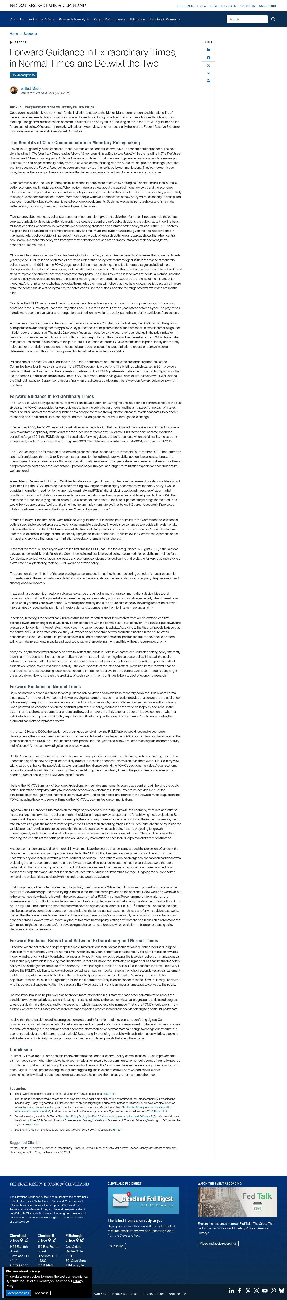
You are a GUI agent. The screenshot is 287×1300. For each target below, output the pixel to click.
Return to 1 (109, 1094)
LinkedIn (231, 1291)
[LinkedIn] (208, 49)
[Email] (208, 73)
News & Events (223, 6)
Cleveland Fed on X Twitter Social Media (248, 1291)
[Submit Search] (273, 19)
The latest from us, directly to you (135, 1220)
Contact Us (177, 1294)
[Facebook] (208, 57)
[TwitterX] (208, 65)
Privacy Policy (153, 1294)
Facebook (240, 1291)
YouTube (265, 1291)
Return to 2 (161, 1111)
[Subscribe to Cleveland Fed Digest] (143, 1202)
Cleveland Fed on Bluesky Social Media (282, 1291)
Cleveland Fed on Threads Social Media (273, 1291)
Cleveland (18, 1238)
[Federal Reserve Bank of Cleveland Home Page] (48, 5)
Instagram (256, 1291)
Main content (19, 2)
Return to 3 (32, 1124)
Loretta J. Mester (30, 88)
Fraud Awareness (124, 1294)
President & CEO (192, 6)
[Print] (208, 81)
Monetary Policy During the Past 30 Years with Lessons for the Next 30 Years (104, 1116)
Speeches (30, 33)
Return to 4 (115, 1129)
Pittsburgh (74, 1238)
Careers (247, 6)
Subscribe (268, 6)
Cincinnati (46, 1238)
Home (14, 33)
